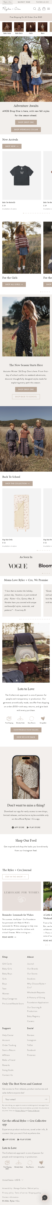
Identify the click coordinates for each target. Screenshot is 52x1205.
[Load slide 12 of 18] (39, 619)
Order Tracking (9, 1045)
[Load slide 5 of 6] (48, 291)
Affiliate (6, 1055)
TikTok (30, 1045)
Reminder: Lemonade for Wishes (18, 914)
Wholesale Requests (36, 992)
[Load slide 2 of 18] (22, 619)
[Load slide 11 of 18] (37, 619)
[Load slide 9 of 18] (34, 619)
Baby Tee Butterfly (8, 202)
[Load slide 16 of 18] (46, 619)
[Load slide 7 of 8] (48, 550)
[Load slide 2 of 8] (39, 550)
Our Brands (32, 969)
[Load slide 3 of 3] (49, 945)
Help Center (8, 1035)
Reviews (30, 1035)
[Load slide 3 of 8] (41, 550)
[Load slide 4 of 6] (46, 291)
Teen (4, 989)
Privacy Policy (20, 1110)
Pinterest (31, 1055)
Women (5, 994)
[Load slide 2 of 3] (48, 945)
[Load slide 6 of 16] (32, 213)
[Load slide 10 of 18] (35, 619)
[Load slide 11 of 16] (41, 213)
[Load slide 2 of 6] (42, 291)
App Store (19, 827)
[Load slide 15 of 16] (48, 213)
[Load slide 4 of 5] (48, 573)
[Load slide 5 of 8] (44, 550)
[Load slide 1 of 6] (41, 291)
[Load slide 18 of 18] (49, 619)
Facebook (31, 1050)
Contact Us (7, 1075)
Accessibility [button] (7, 1188)
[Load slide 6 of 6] (49, 291)
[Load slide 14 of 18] (42, 619)
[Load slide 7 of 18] (30, 619)
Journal (30, 964)
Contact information (10, 1197)
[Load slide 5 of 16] (30, 213)
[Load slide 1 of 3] (46, 945)
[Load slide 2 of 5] (44, 573)
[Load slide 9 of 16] (37, 213)
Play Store (35, 827)
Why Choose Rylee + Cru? (36, 985)
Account (6, 1040)
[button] (48, 8)
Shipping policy (35, 1193)
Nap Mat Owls (7, 540)
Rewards (6, 1065)
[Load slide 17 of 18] (48, 619)
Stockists (31, 979)
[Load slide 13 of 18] (41, 619)
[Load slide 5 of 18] (27, 619)
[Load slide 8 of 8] (49, 550)
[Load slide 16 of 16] (49, 213)
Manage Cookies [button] (20, 1188)
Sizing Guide (7, 1070)
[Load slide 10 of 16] (39, 213)
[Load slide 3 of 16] (27, 213)
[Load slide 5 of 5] (49, 573)
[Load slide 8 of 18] (32, 619)
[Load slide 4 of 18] (25, 619)
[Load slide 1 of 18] (20, 619)
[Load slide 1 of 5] (42, 573)
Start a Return (8, 1050)
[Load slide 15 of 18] (44, 619)
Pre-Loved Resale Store (13, 1004)
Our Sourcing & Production (34, 1009)
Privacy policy (8, 1193)
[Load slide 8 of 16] (35, 213)
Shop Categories (9, 999)
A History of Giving (36, 997)
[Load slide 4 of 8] (42, 550)
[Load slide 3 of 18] (23, 619)
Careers (30, 1021)
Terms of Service (33, 1110)
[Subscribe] (46, 1099)
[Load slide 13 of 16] (44, 213)
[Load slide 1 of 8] (37, 550)
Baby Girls (7, 33)
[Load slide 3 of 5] (46, 573)
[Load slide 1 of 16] (23, 213)
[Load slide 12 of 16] (42, 213)
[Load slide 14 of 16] (46, 213)
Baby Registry (33, 1016)
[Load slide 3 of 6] (44, 291)
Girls (30, 33)
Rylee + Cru (14, 1201)
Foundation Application (38, 1002)
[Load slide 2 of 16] (25, 213)
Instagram (31, 1040)
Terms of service (21, 1193)
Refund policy (33, 1188)
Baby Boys (19, 33)
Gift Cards (7, 964)
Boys (42, 33)
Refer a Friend (8, 1060)
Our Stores (32, 974)
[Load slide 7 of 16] (34, 213)
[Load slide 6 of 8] (46, 550)
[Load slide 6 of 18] (28, 619)
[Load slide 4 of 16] (28, 213)
